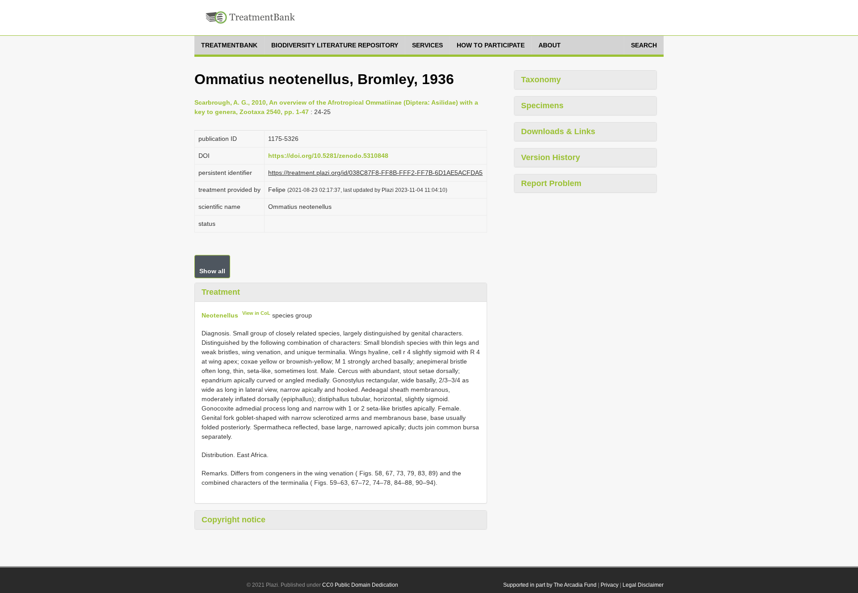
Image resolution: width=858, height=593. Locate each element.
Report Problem (551, 183)
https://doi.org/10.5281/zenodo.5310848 (328, 155)
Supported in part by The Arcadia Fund (550, 585)
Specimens (542, 105)
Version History (550, 157)
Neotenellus (220, 314)
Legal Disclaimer (643, 585)
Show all (212, 271)
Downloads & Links (558, 131)
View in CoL (256, 313)
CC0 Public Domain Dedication (360, 585)
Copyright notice (233, 519)
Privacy (609, 585)
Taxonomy (541, 79)
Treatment (221, 292)
